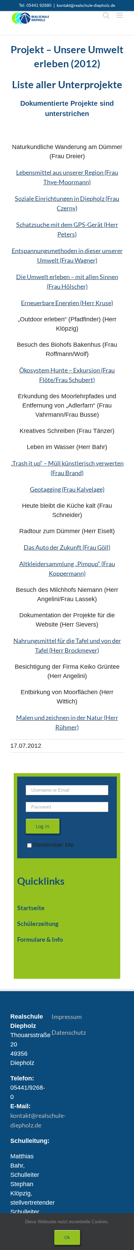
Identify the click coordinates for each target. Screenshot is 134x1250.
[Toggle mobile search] (106, 15)
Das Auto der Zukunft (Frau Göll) (67, 547)
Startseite (31, 907)
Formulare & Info (40, 939)
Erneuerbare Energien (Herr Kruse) (67, 303)
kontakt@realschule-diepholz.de (86, 5)
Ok (67, 1237)
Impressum (67, 1016)
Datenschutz (69, 1032)
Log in (42, 826)
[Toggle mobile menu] (120, 15)
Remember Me (53, 844)
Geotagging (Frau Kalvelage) (67, 489)
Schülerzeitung (37, 923)
